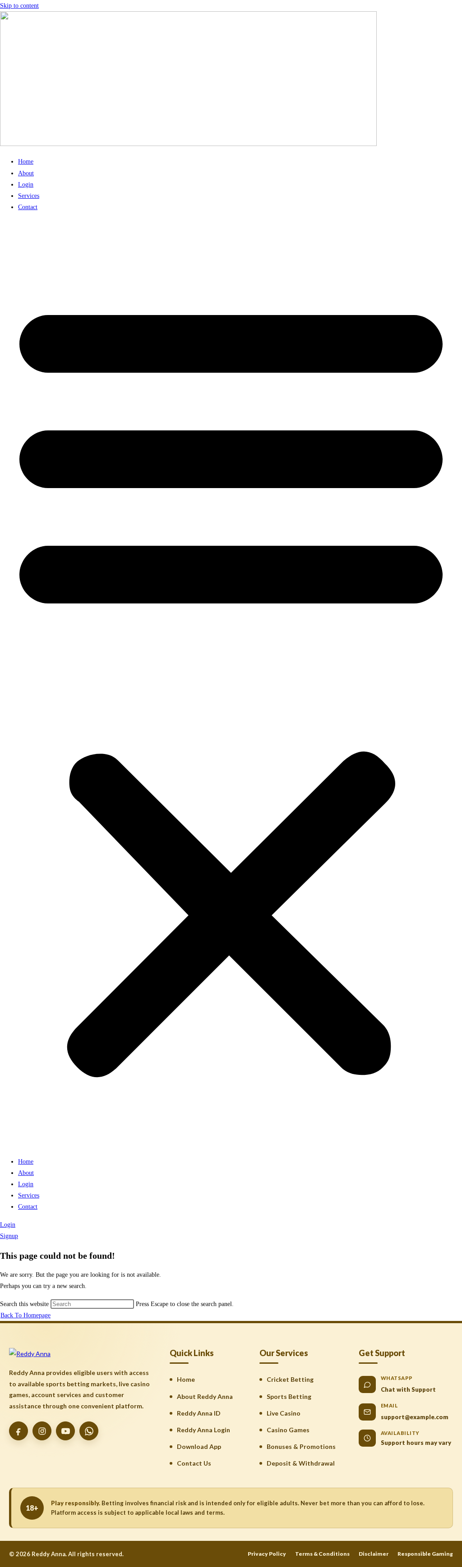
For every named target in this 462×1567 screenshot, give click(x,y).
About (26, 173)
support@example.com (414, 1417)
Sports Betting (289, 1396)
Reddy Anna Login (203, 1430)
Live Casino (283, 1413)
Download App (199, 1446)
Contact (27, 207)
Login (25, 184)
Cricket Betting (290, 1379)
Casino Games (288, 1430)
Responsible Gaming (425, 1553)
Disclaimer (373, 1553)
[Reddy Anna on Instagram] (41, 1430)
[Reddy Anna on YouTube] (65, 1430)
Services (28, 195)
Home (25, 161)
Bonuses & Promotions (301, 1446)
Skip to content (19, 5)
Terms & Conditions (322, 1553)
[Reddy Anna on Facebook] (18, 1430)
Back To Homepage (25, 1315)
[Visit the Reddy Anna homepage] (30, 1353)
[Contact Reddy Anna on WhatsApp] (88, 1430)
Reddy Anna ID (199, 1413)
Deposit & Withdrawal (301, 1463)
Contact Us (194, 1463)
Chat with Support (408, 1389)
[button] (231, 684)
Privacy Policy (267, 1553)
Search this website (25, 1304)
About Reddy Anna (205, 1396)
